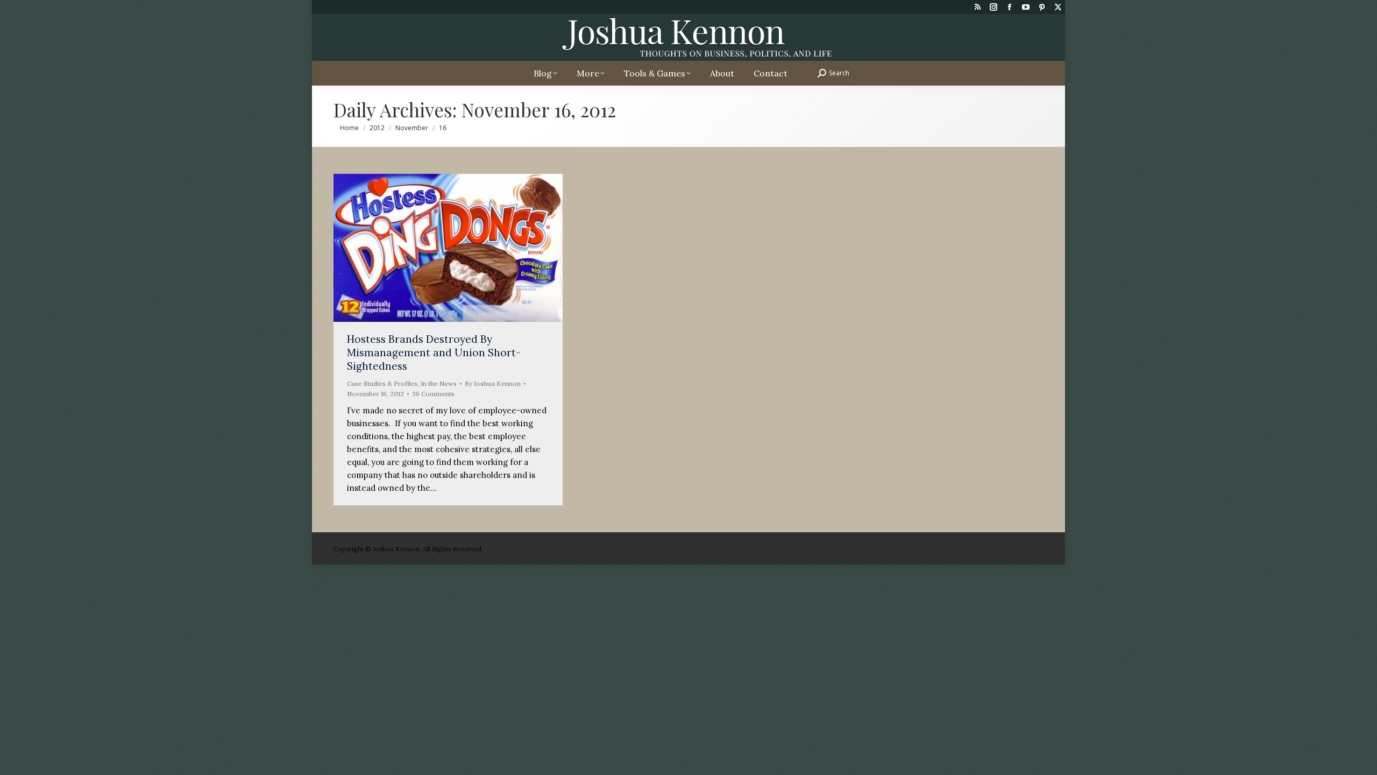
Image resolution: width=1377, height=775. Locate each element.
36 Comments (433, 394)
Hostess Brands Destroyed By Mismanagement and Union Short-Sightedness (434, 352)
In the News (439, 383)
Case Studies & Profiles (382, 383)
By (493, 383)
